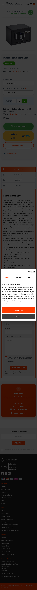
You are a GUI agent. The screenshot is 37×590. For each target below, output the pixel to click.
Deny (18, 316)
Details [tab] (18, 277)
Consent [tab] (6, 277)
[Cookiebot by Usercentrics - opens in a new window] (26, 272)
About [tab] (30, 277)
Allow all (18, 310)
